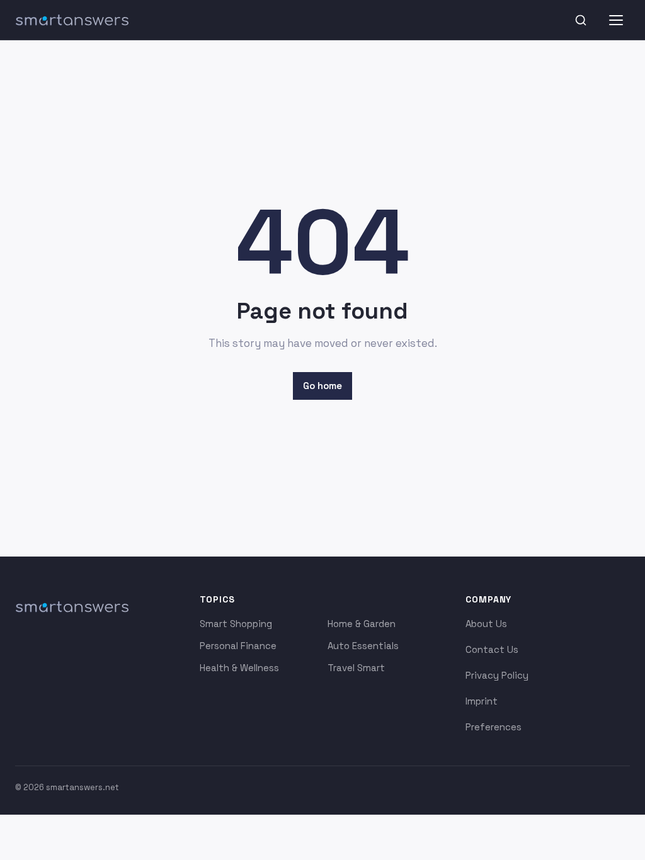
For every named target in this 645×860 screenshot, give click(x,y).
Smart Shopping (236, 624)
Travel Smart (356, 668)
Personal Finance (238, 646)
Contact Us (491, 649)
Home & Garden (362, 624)
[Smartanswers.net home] (71, 20)
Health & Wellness (239, 668)
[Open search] (581, 20)
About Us (486, 624)
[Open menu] (616, 20)
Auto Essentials (363, 646)
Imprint (481, 701)
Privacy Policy (496, 675)
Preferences (493, 727)
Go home (322, 386)
